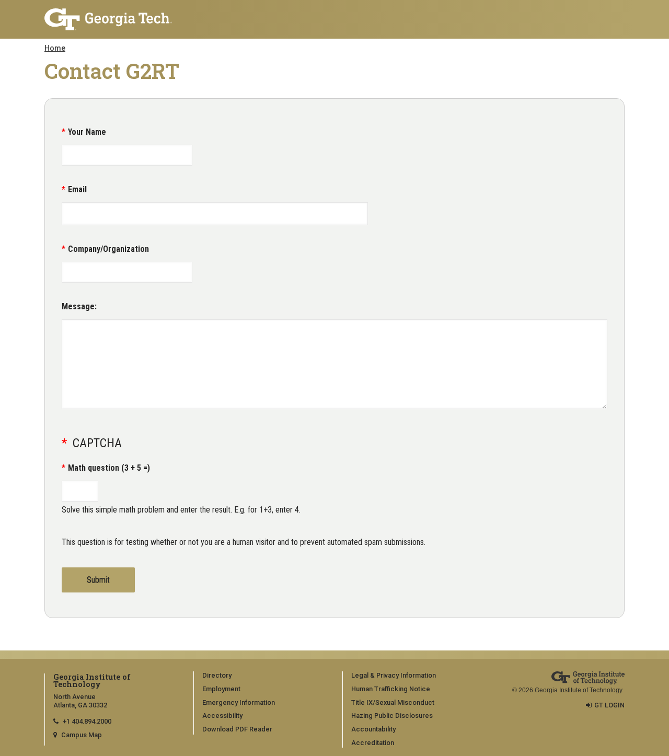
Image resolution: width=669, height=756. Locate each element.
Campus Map (81, 735)
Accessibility (222, 715)
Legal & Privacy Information (393, 675)
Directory (217, 675)
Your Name (87, 132)
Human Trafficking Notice (390, 689)
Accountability (373, 729)
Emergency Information (238, 702)
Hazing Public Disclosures (392, 715)
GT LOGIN (609, 705)
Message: (79, 306)
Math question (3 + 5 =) (109, 468)
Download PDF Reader (237, 729)
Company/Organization (108, 249)
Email (77, 189)
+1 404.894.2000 (87, 721)
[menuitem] (264, 676)
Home (54, 48)
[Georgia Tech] (111, 19)
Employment (221, 689)
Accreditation (372, 743)
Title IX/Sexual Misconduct (392, 702)
